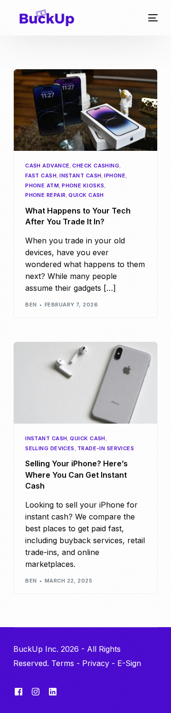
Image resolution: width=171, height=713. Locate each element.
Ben (31, 304)
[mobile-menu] (149, 17)
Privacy (95, 663)
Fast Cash (41, 175)
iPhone (114, 175)
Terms (62, 663)
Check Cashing (95, 165)
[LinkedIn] (52, 691)
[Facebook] (18, 691)
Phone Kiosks (83, 185)
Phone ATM (42, 185)
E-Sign (129, 663)
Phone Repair (45, 195)
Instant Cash (80, 175)
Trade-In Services (105, 448)
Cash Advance (47, 165)
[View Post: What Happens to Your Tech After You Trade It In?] (85, 110)
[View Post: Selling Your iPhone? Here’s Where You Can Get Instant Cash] (85, 383)
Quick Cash (86, 195)
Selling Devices (50, 448)
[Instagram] (35, 691)
